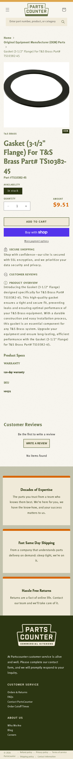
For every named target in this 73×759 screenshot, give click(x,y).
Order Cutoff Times (18, 706)
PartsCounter (10, 756)
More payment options (36, 241)
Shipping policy (27, 757)
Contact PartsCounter (20, 702)
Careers (11, 735)
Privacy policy (42, 753)
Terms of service (59, 753)
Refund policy (26, 753)
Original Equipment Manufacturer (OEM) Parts (34, 42)
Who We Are (14, 725)
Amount (58, 199)
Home (7, 38)
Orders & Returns (17, 692)
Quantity (10, 199)
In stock (13, 191)
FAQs (10, 697)
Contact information (47, 757)
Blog (10, 730)
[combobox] (36, 22)
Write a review (36, 443)
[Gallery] (36, 94)
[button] (7, 10)
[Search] (63, 22)
